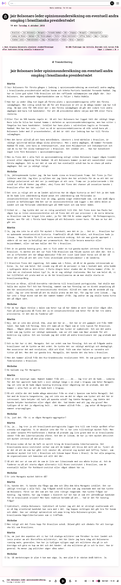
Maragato (41, 32)
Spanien (80, 40)
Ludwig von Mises (18, 36)
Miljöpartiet (53, 40)
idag (43, 40)
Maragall (83, 32)
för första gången (44, 36)
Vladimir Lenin (18, 40)
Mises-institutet (69, 36)
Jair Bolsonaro (29, 32)
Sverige (104, 36)
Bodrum (31, 36)
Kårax (71, 40)
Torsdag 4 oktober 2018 (32, 25)
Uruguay (73, 32)
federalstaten (32, 40)
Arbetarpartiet (95, 32)
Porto (57, 36)
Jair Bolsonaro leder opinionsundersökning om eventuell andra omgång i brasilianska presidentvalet (27, 580)
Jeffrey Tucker (85, 36)
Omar (96, 36)
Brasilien (15, 32)
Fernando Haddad (54, 32)
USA (65, 32)
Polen (64, 40)
